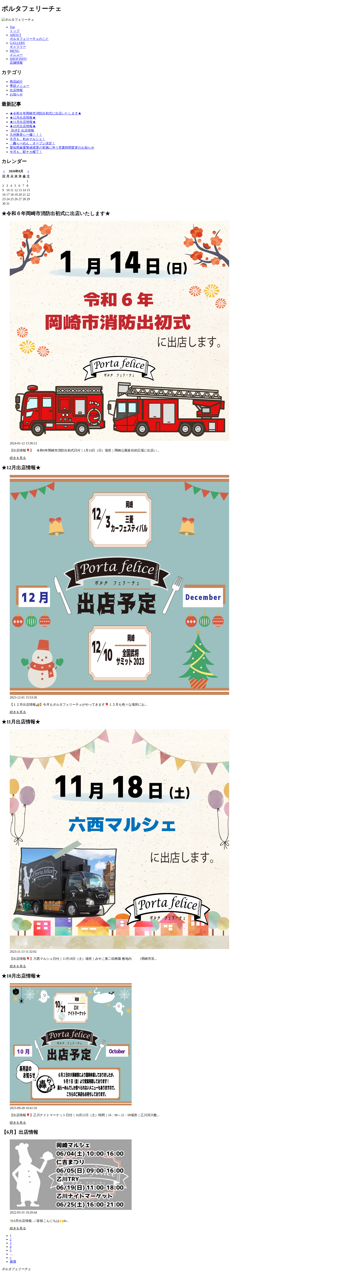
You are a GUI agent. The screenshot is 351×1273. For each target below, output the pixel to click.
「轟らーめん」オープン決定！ (32, 143)
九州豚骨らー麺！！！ (26, 134)
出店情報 (16, 90)
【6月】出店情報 (22, 130)
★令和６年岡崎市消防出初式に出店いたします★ (45, 113)
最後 (13, 1261)
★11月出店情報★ (23, 122)
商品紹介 (16, 81)
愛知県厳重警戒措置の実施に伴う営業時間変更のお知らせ (52, 147)
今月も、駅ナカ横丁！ (26, 152)
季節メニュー (19, 86)
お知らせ (16, 94)
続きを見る (18, 458)
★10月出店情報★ (23, 126)
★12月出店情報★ (23, 117)
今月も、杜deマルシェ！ (27, 139)
